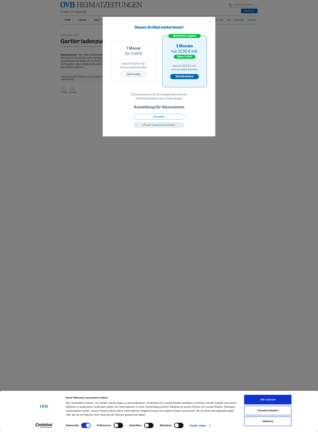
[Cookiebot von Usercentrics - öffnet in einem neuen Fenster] (43, 425)
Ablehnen (267, 421)
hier (179, 98)
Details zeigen (198, 425)
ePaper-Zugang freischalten (159, 125)
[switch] (118, 425)
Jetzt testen (133, 74)
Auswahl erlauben (267, 410)
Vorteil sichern (184, 76)
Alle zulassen (268, 399)
